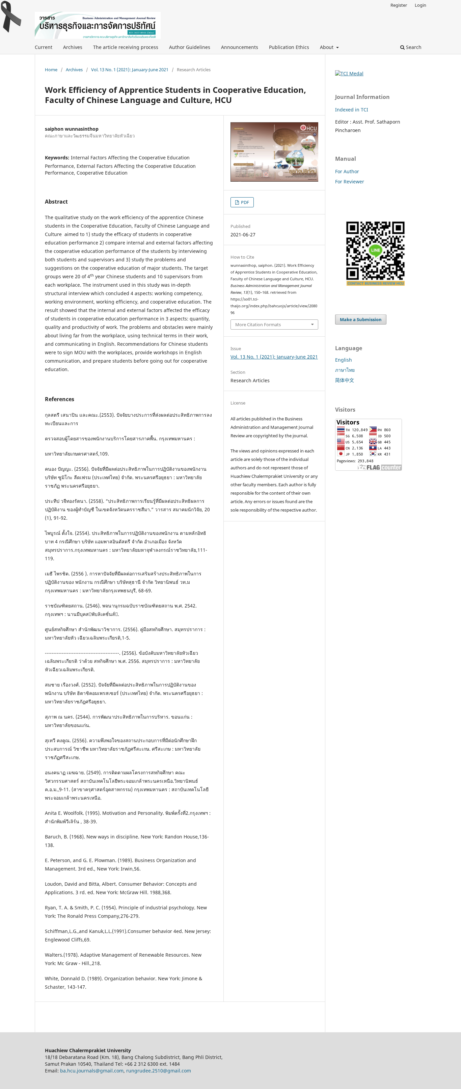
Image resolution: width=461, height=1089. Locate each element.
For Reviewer (349, 181)
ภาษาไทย (345, 370)
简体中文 (344, 380)
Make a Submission (361, 319)
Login (420, 5)
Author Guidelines (189, 47)
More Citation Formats (258, 324)
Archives (72, 47)
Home (51, 70)
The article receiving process (125, 47)
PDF (244, 202)
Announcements (239, 47)
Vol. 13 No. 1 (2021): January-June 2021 (129, 70)
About (327, 47)
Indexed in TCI (351, 109)
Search (413, 47)
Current (43, 47)
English (343, 360)
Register (398, 5)
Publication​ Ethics (289, 47)
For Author (347, 171)
